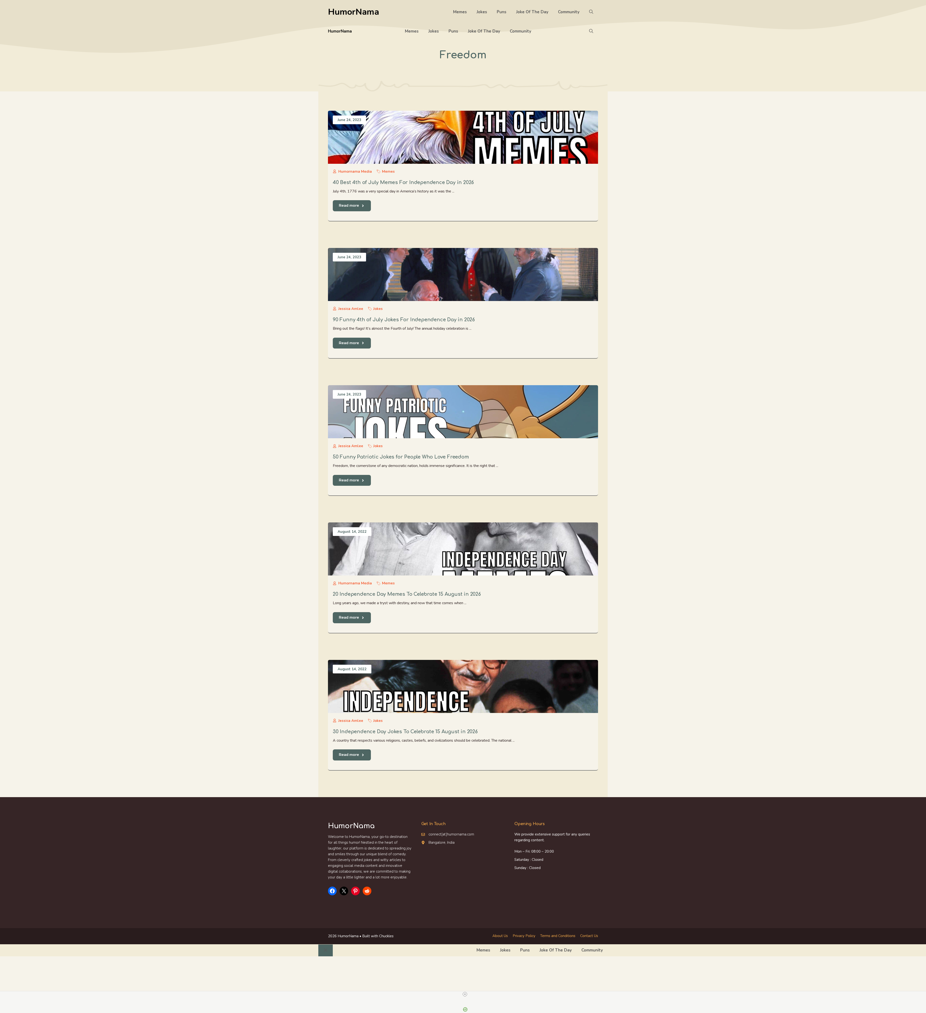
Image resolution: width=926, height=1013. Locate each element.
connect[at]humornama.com (451, 834)
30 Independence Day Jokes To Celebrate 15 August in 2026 (405, 731)
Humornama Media (355, 171)
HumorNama (353, 12)
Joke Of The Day (532, 12)
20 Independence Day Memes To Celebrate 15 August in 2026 (407, 594)
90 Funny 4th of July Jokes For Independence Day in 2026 (404, 319)
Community (568, 12)
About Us (500, 935)
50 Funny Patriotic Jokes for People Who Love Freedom (401, 457)
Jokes (482, 12)
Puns (501, 12)
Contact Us (589, 935)
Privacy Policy (524, 935)
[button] (591, 12)
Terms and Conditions (557, 935)
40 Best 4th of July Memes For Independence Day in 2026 (403, 182)
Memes (460, 12)
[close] (465, 994)
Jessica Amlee (350, 308)
